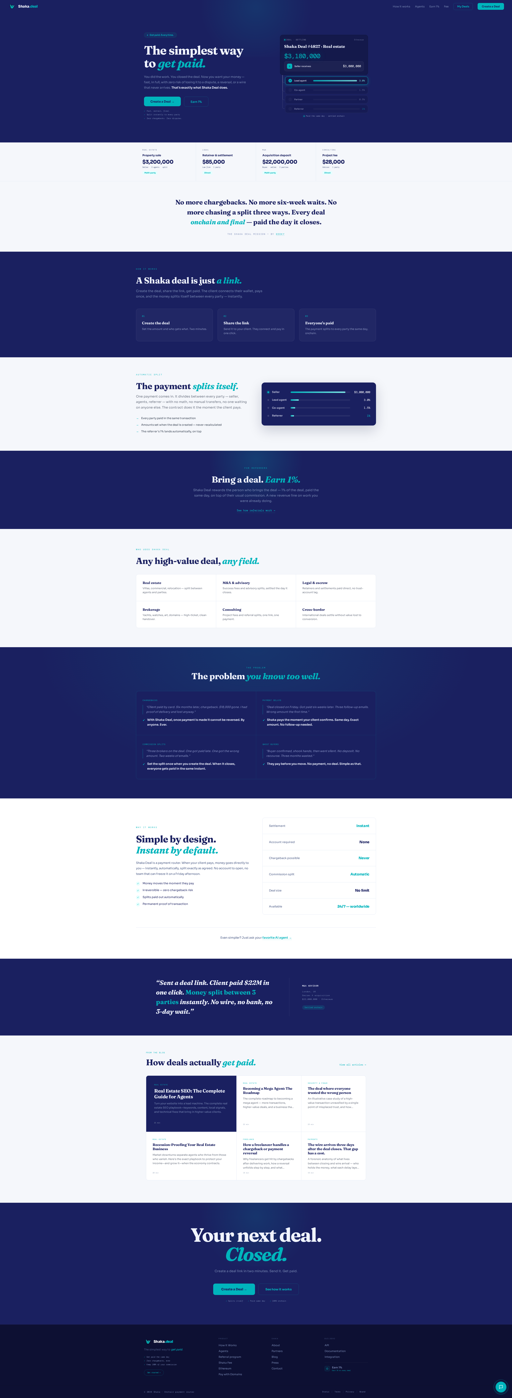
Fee (446, 6)
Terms (338, 1392)
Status (325, 1392)
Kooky (280, 234)
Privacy (350, 1392)
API (327, 1345)
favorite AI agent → (277, 937)
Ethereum (225, 1368)
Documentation (335, 1351)
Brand (363, 1392)
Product (223, 1339)
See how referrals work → (256, 510)
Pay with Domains (230, 1374)
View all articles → (352, 1064)
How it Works (228, 1345)
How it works (401, 6)
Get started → (153, 1372)
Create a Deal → (162, 101)
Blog (275, 1357)
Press (275, 1362)
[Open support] (501, 1387)
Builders (330, 1339)
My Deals (463, 6)
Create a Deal (491, 6)
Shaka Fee (225, 1362)
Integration (332, 1357)
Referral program (230, 1357)
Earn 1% (434, 6)
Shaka (275, 1339)
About (276, 1345)
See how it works (278, 1289)
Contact (277, 1368)
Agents (420, 6)
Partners (277, 1351)
